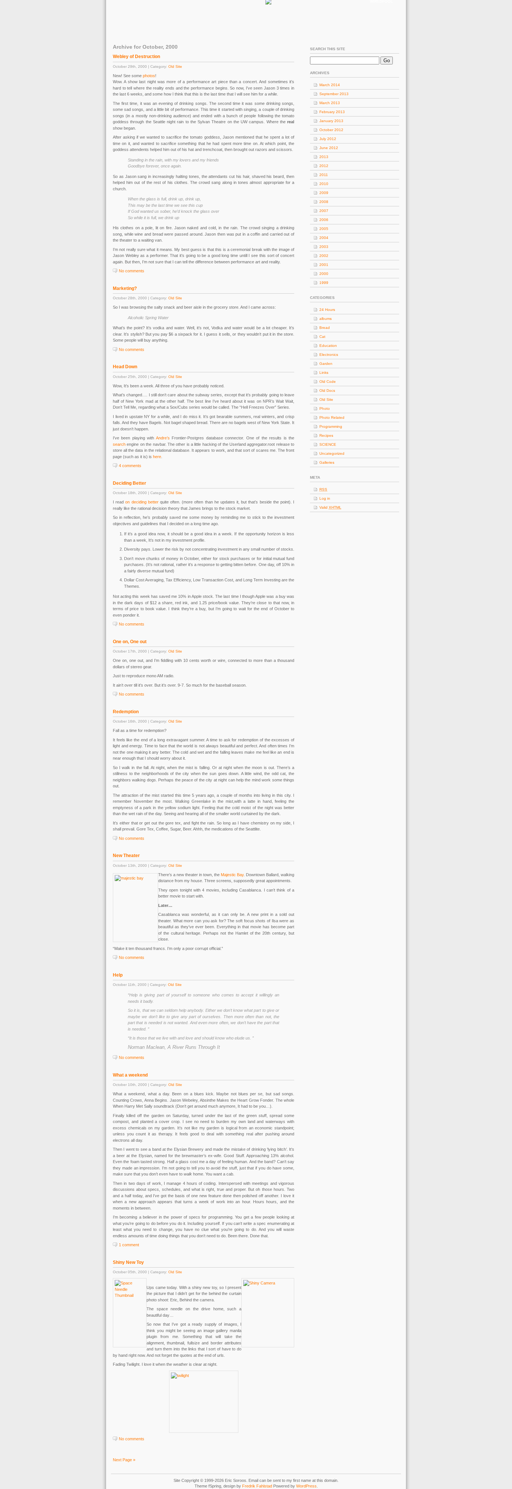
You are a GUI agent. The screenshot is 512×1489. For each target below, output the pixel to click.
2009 (323, 193)
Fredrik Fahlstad (257, 1486)
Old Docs (327, 390)
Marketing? (125, 288)
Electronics (328, 354)
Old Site (175, 66)
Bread (324, 328)
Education (328, 346)
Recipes (326, 435)
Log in (324, 498)
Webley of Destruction (136, 56)
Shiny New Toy (128, 1262)
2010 (323, 184)
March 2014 (329, 85)
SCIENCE (327, 444)
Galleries (326, 462)
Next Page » (124, 1460)
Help (118, 975)
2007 (323, 211)
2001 (323, 265)
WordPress (306, 1486)
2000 (323, 274)
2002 (323, 256)
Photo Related (331, 417)
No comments (131, 271)
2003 (323, 247)
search (119, 444)
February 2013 (332, 112)
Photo (324, 408)
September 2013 (334, 94)
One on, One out (130, 641)
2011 (323, 175)
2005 (323, 229)
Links (323, 372)
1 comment (129, 1245)
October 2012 (331, 130)
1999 (323, 283)
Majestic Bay (232, 874)
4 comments (130, 465)
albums (325, 319)
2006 (323, 220)
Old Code (327, 381)
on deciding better (141, 502)
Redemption (126, 711)
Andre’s (163, 438)
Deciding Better (129, 483)
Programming (330, 426)
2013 (323, 157)
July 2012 (327, 139)
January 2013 (331, 121)
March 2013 (329, 103)
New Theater (126, 855)
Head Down (125, 366)
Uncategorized (331, 453)
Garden (325, 363)
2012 (323, 166)
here (157, 456)
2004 (323, 238)
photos (149, 75)
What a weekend (130, 1075)
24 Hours (327, 310)
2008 (323, 202)
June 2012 (328, 148)
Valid (330, 507)
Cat (322, 337)
